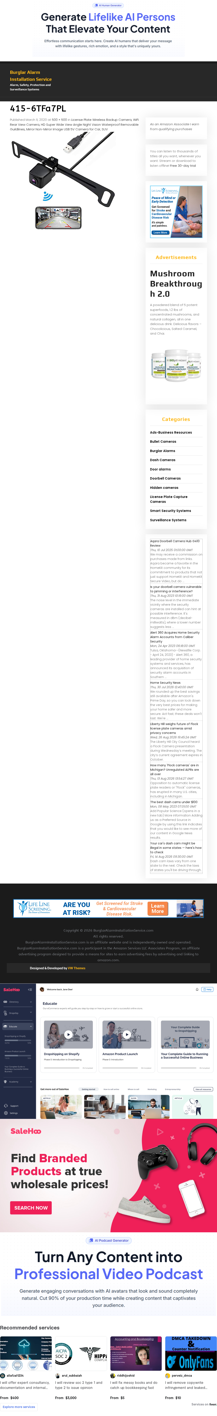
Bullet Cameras (163, 441)
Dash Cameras (162, 460)
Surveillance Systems (168, 520)
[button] (108, 99)
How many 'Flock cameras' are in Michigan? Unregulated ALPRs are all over (174, 769)
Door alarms (160, 469)
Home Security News (165, 683)
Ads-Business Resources (171, 432)
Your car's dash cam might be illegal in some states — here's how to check (176, 847)
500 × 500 (59, 119)
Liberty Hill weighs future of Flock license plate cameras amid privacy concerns (174, 728)
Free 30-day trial (183, 165)
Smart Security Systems (170, 511)
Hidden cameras (164, 487)
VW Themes (76, 968)
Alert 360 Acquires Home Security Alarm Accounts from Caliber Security (175, 637)
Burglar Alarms (162, 451)
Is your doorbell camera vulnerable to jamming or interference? (176, 589)
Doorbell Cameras (165, 478)
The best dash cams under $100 (174, 802)
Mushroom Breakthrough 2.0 (176, 284)
